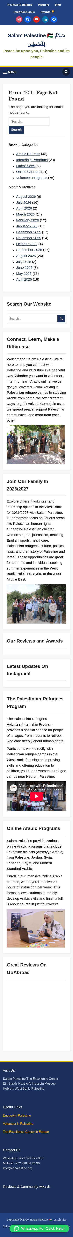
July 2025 (23, 262)
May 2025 (24, 274)
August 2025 (26, 256)
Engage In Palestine (17, 1115)
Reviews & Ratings (19, 4)
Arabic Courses (28, 154)
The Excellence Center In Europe (26, 1131)
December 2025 (28, 232)
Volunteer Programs (31, 178)
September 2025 (29, 250)
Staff (58, 4)
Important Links (24, 11)
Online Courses (28, 172)
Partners (43, 4)
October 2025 (26, 244)
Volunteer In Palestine (18, 1123)
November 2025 (28, 238)
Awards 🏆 (47, 11)
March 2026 (25, 214)
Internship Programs (32, 160)
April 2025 (24, 279)
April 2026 (24, 208)
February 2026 (27, 220)
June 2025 (24, 268)
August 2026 (26, 196)
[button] (9, 72)
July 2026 (23, 202)
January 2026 (26, 226)
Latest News (25, 166)
